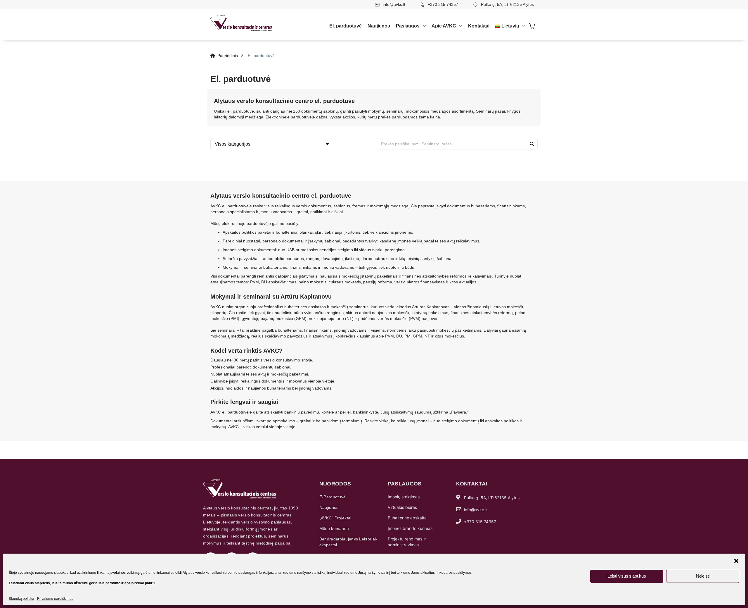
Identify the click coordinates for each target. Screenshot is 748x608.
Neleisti (702, 575)
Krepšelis (532, 26)
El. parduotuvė (345, 25)
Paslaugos (408, 25)
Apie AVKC (444, 25)
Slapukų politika (21, 598)
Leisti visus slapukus (626, 575)
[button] (736, 561)
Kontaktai (478, 25)
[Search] (531, 143)
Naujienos (379, 25)
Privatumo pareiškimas (55, 598)
